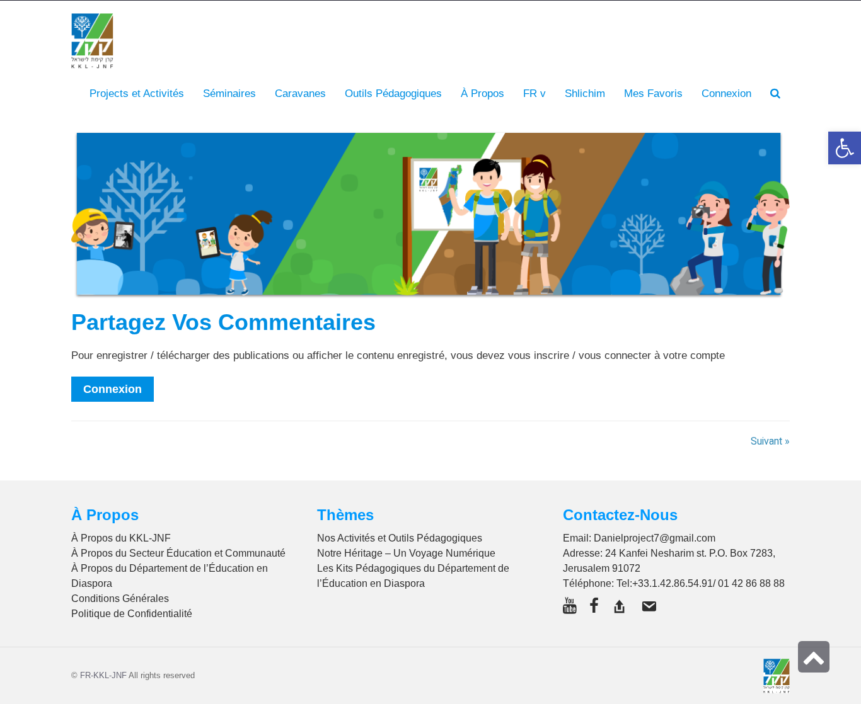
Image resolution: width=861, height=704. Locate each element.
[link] (653, 94)
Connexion (112, 389)
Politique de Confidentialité (131, 613)
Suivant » (770, 441)
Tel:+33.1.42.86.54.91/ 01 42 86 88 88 (700, 583)
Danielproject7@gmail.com (654, 538)
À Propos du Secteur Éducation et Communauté (178, 553)
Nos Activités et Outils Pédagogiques (399, 538)
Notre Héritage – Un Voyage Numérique (406, 553)
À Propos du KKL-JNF (121, 538)
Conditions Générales (120, 598)
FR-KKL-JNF (103, 675)
